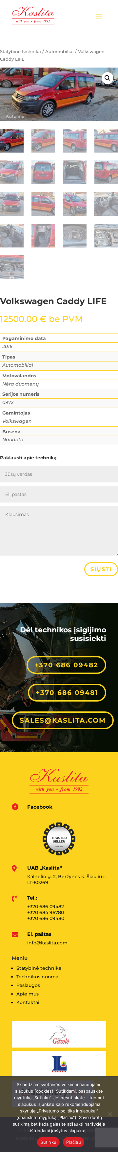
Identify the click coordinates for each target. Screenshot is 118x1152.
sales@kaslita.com (63, 720)
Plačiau (73, 1142)
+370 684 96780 (45, 912)
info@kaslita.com (47, 943)
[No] (110, 1114)
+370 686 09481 (67, 693)
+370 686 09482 (66, 665)
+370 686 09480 (45, 918)
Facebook (39, 807)
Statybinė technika (20, 51)
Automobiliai (59, 51)
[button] (107, 78)
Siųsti (101, 569)
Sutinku (48, 1142)
